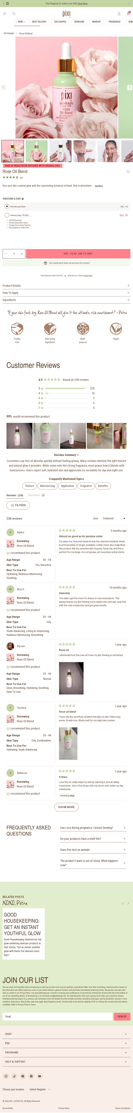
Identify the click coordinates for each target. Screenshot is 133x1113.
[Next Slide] (124, 436)
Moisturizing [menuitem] (47, 486)
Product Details (12, 285)
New (20, 21)
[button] (66, 388)
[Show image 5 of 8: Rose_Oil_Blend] (108, 151)
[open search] (14, 14)
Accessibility (8, 1108)
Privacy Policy (63, 1108)
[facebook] (22, 1076)
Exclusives (60, 21)
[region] (66, 436)
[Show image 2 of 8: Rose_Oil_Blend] (36, 151)
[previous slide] (3, 87)
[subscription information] (22, 199)
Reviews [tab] (15, 496)
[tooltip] (78, 455)
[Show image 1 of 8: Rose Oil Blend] (12, 151)
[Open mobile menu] (5, 14)
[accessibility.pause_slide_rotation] (7, 4)
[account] (119, 14)
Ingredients (9, 300)
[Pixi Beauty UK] (66, 13)
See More (99, 186)
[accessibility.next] (129, 3)
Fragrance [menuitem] (86, 486)
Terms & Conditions (122, 1108)
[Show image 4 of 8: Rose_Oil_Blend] (84, 151)
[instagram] (6, 1076)
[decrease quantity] (6, 253)
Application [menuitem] (67, 486)
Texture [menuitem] (29, 486)
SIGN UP (122, 1016)
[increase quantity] (22, 253)
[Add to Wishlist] (128, 172)
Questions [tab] (36, 496)
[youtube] (39, 1076)
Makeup (96, 21)
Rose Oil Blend (25, 33)
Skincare (79, 21)
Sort (96, 518)
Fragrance (115, 21)
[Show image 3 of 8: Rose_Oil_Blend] (60, 151)
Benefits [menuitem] (103, 486)
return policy (88, 275)
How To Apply (10, 292)
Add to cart (78, 253)
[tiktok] (14, 1076)
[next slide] (129, 87)
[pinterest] (31, 1076)
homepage (9, 33)
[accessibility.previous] (4, 3)
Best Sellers (39, 21)
